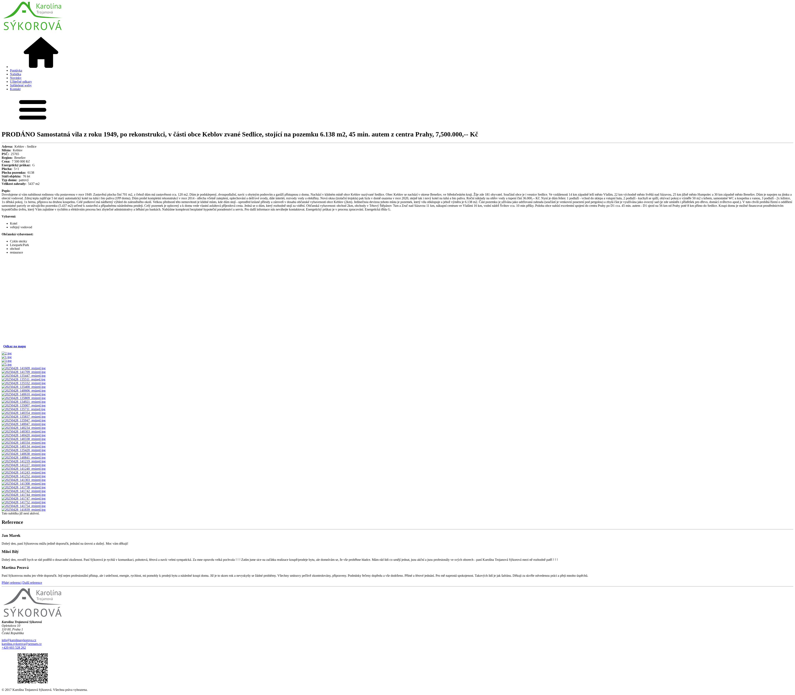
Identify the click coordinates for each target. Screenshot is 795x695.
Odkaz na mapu (14, 346)
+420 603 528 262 (14, 647)
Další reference (32, 582)
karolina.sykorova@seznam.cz (22, 644)
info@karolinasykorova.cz (19, 640)
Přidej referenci (12, 582)
